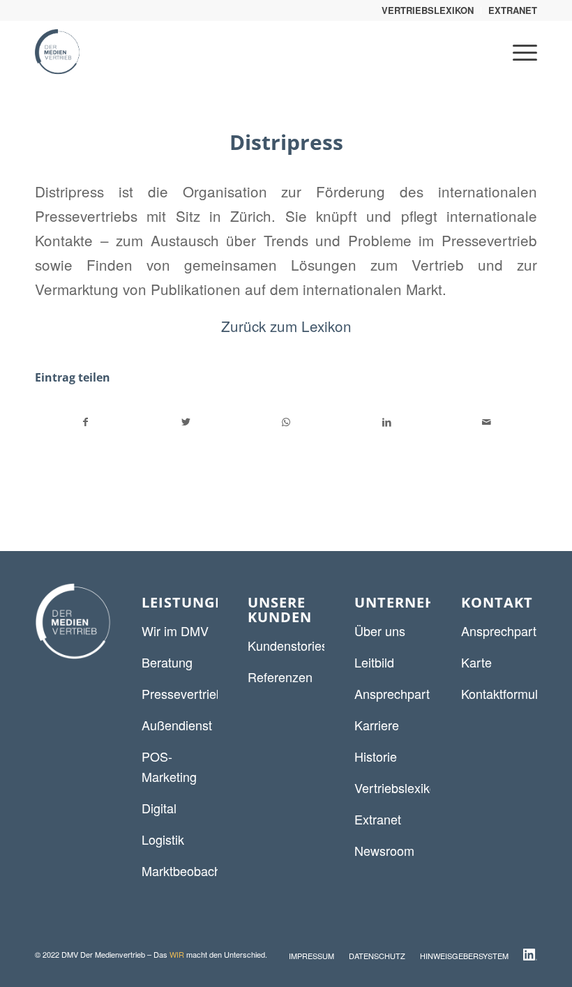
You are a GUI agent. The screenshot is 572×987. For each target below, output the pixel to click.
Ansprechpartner (401, 693)
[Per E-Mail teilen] (486, 422)
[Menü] (518, 51)
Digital (159, 808)
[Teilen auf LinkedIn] (387, 422)
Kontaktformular (505, 693)
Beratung (167, 662)
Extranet (377, 819)
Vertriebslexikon (399, 787)
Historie (375, 756)
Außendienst (177, 725)
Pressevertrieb (182, 693)
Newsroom (384, 850)
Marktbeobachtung (194, 870)
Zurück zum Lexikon (286, 325)
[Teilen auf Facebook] (86, 422)
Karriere (376, 725)
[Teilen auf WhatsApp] (286, 422)
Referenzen (280, 677)
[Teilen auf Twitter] (186, 422)
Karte (476, 662)
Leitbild (374, 662)
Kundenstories (288, 645)
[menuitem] (428, 10)
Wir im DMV (175, 630)
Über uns (379, 630)
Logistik (163, 839)
